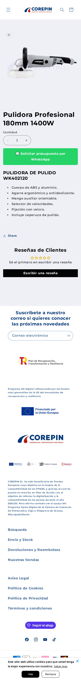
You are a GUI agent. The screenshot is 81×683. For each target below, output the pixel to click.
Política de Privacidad (28, 598)
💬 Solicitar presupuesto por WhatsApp (40, 156)
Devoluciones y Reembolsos (34, 550)
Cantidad (10, 132)
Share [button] (12, 236)
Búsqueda (17, 530)
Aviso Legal (18, 578)
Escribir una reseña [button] (40, 273)
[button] (8, 9)
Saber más (61, 666)
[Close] (77, 661)
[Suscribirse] (68, 336)
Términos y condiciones (30, 608)
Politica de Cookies (25, 588)
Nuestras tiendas (23, 560)
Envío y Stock (20, 540)
